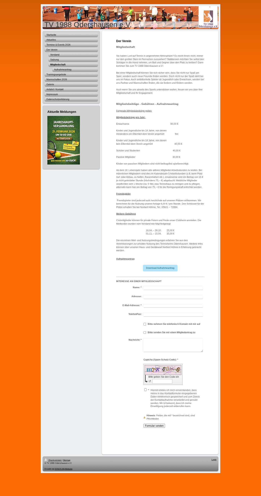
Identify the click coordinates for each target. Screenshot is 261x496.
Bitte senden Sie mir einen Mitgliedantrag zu (171, 332)
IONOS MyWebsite (63, 469)
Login (214, 459)
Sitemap (66, 460)
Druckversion (55, 460)
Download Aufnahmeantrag (160, 268)
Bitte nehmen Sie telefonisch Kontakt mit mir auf (174, 324)
